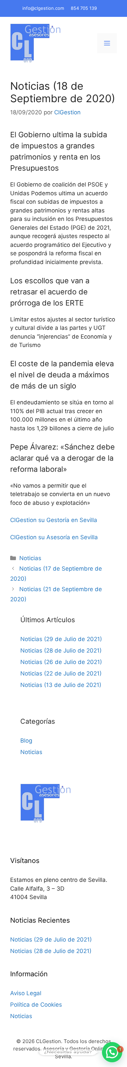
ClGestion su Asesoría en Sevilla (54, 537)
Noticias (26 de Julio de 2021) (61, 662)
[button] (112, 1052)
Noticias (30, 558)
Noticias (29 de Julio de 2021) (61, 639)
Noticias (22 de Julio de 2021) (61, 673)
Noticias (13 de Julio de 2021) (60, 685)
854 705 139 (84, 8)
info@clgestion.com (43, 8)
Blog (26, 740)
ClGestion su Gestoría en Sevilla (53, 520)
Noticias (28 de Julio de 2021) (61, 650)
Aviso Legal (25, 993)
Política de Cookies (36, 1004)
